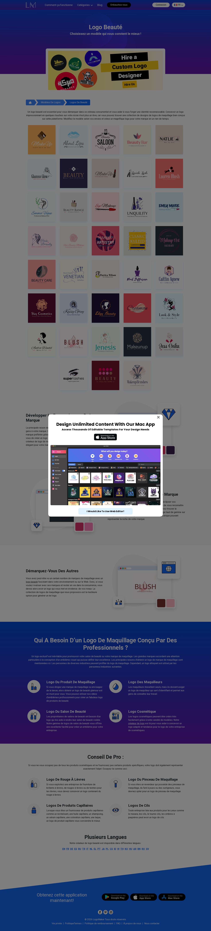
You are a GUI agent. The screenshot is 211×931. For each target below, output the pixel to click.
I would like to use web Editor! (105, 511)
